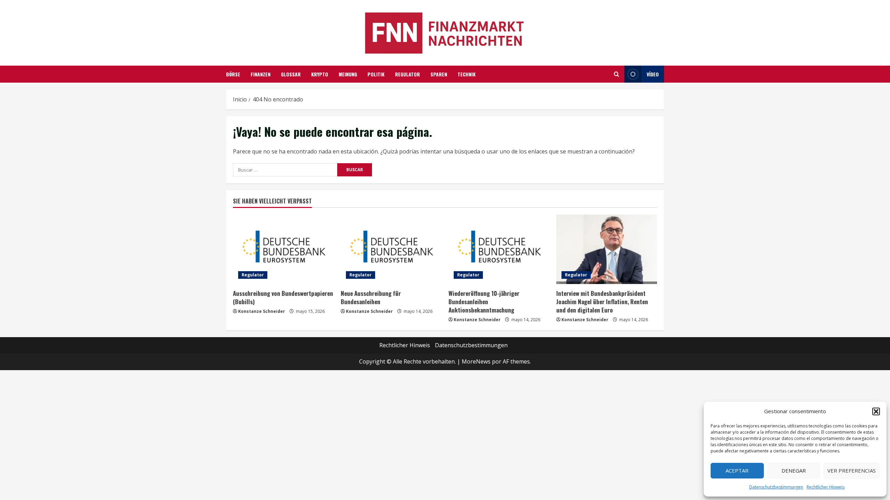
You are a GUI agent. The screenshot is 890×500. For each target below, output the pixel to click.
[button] (876, 411)
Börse (233, 74)
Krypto (319, 74)
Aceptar (737, 470)
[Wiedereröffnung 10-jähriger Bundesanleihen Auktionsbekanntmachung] (498, 249)
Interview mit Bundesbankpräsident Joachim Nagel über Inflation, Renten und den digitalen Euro (602, 301)
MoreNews (476, 361)
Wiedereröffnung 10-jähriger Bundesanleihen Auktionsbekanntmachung (483, 301)
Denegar (794, 470)
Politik (376, 74)
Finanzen (260, 74)
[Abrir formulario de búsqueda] (616, 74)
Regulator (407, 74)
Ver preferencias (851, 470)
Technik (467, 74)
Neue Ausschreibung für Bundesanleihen (371, 297)
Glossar (291, 74)
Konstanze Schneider (261, 311)
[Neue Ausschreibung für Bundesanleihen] (391, 249)
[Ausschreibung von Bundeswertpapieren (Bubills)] (283, 249)
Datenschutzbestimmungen (776, 487)
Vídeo (653, 74)
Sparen (438, 74)
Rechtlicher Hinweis (825, 487)
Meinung (348, 74)
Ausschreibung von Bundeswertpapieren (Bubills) (283, 297)
